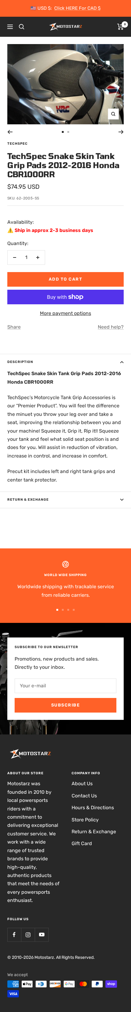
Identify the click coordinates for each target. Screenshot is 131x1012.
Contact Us (84, 796)
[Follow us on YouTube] (41, 934)
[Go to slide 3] (68, 610)
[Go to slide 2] (68, 132)
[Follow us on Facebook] (14, 934)
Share (14, 327)
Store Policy (85, 820)
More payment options (65, 313)
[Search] (21, 26)
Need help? (111, 327)
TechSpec (17, 144)
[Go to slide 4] (74, 610)
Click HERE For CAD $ (77, 8)
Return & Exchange (28, 500)
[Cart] (120, 27)
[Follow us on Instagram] (28, 934)
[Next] (121, 132)
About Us (82, 783)
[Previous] (9, 132)
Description (20, 362)
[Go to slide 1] (63, 132)
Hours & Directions (93, 807)
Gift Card (82, 843)
